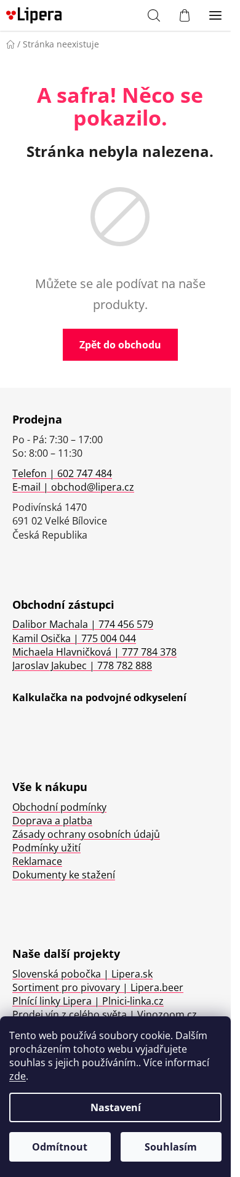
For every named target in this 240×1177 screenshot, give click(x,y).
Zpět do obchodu (120, 344)
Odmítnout (59, 1147)
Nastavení (115, 1107)
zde (17, 1076)
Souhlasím (171, 1147)
